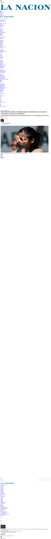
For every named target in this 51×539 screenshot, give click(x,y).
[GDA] (3, 534)
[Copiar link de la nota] (1, 156)
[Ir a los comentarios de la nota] (2, 154)
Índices (1, 34)
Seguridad (1, 41)
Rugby (1, 55)
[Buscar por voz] (50, 18)
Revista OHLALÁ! (2, 83)
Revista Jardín (2, 88)
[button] (25, 61)
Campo (1, 30)
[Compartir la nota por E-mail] (3, 157)
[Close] (1, 478)
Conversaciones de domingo (4, 79)
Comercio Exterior (2, 32)
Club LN (2, 14)
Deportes (6, 110)
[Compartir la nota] (1, 155)
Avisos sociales (2, 77)
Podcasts (1, 65)
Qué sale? (1, 69)
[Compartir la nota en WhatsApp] (2, 155)
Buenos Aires (2, 40)
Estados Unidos (2, 37)
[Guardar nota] (1, 154)
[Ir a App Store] (3, 528)
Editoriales (1, 49)
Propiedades (2, 31)
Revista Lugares (2, 85)
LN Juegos (1, 60)
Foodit (2, 13)
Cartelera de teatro (3, 71)
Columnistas (2, 50)
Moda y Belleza (2, 66)
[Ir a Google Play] (3, 526)
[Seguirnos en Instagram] (1, 521)
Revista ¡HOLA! (2, 84)
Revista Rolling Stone (3, 87)
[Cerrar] (13, 16)
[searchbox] (25, 18)
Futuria (1, 28)
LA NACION (2, 110)
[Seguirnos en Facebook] (1, 516)
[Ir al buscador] (1, 4)
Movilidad (1, 33)
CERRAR (1, 0)
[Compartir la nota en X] (2, 157)
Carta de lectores (2, 78)
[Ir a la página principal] (25, 9)
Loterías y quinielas (3, 64)
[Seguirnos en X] (1, 518)
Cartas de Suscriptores (3, 51)
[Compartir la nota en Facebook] (1, 157)
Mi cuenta (2, 15)
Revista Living (2, 86)
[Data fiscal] (1, 537)
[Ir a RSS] (1, 523)
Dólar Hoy (1, 29)
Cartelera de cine (2, 70)
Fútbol (1, 54)
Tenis (1, 56)
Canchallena (2, 57)
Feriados (1, 63)
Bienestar (1, 44)
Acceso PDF (1, 74)
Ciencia (1, 45)
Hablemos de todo (3, 46)
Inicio (2, 10)
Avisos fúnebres (2, 76)
